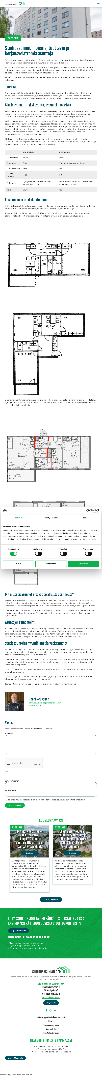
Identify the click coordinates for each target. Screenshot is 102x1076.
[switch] (38, 554)
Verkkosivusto (10, 790)
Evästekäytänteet (51, 1032)
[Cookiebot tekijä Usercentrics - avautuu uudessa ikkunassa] (88, 511)
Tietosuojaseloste (51, 1025)
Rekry (50, 1021)
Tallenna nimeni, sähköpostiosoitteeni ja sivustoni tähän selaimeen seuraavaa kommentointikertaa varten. (46, 799)
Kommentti (10, 733)
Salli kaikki (83, 564)
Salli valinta (51, 564)
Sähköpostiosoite (12, 781)
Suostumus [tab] (18, 518)
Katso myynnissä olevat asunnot (51, 1017)
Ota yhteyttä (51, 1003)
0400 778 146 (35, 705)
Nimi (7, 771)
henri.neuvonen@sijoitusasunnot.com (45, 702)
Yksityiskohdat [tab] (51, 518)
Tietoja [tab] (84, 518)
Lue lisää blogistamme (51, 900)
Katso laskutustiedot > (51, 997)
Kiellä (18, 564)
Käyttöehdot (51, 1029)
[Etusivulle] (15, 3)
